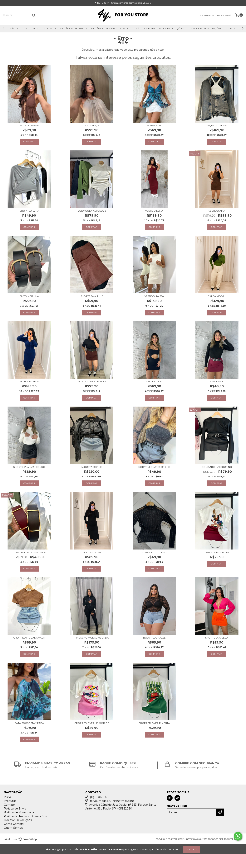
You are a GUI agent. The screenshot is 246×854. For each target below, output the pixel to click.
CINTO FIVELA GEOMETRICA (29, 552)
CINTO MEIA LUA (29, 296)
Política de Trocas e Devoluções (158, 28)
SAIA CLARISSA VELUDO (92, 381)
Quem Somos (13, 827)
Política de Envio (73, 28)
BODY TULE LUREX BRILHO (154, 466)
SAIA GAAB (216, 381)
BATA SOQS (92, 125)
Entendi (191, 849)
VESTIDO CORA (92, 552)
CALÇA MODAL (217, 296)
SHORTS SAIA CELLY (217, 637)
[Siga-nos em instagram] (170, 798)
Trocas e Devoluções (205, 28)
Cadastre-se (207, 15)
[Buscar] (33, 15)
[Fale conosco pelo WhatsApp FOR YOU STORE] (238, 836)
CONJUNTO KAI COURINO (217, 466)
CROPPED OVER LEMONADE (91, 723)
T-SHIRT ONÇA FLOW (216, 552)
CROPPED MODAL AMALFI (29, 637)
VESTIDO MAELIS (29, 381)
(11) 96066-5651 (99, 797)
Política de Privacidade (109, 28)
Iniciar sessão (224, 15)
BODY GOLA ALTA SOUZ (91, 210)
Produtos (30, 28)
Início (14, 28)
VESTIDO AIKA (217, 210)
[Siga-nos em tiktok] (177, 798)
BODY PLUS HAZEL (154, 637)
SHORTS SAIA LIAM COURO (29, 466)
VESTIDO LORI (154, 381)
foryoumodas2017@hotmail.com (112, 801)
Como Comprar (14, 824)
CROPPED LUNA (29, 210)
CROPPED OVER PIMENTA (154, 723)
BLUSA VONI (154, 125)
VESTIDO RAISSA (154, 296)
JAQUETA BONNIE (91, 466)
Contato (49, 28)
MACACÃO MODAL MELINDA (92, 637)
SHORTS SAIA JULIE (92, 296)
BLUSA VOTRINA (29, 125)
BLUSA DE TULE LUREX (154, 552)
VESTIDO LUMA (154, 210)
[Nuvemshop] (20, 840)
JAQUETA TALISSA (217, 125)
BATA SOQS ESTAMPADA (29, 723)
